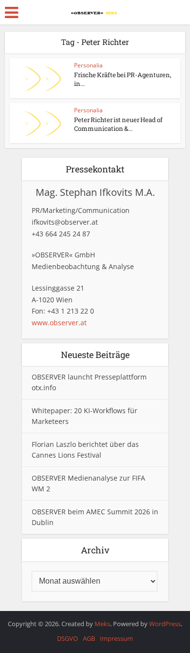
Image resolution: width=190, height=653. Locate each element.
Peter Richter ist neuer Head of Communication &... (118, 124)
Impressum (116, 638)
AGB (89, 638)
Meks (102, 623)
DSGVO (67, 638)
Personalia (88, 65)
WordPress (165, 623)
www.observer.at (59, 322)
